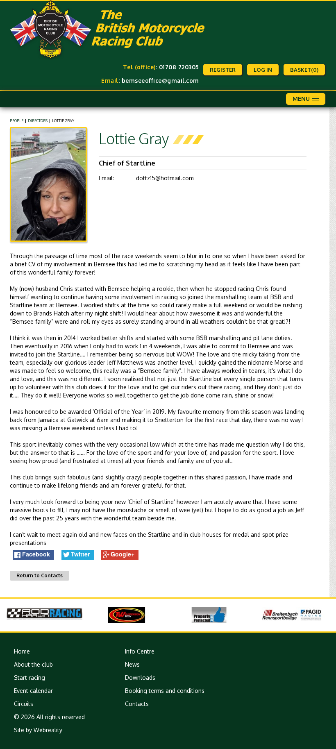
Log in (263, 69)
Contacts (137, 703)
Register (223, 69)
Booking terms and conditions (164, 690)
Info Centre (139, 651)
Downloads (140, 677)
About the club (33, 664)
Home (22, 651)
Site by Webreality (38, 729)
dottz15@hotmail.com (165, 178)
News (132, 664)
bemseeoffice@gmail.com (160, 80)
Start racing (29, 677)
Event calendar (33, 690)
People (16, 120)
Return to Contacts (39, 575)
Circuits (23, 703)
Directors (38, 120)
